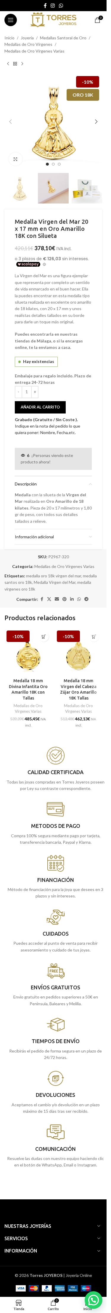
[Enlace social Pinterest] (64, 599)
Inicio (9, 37)
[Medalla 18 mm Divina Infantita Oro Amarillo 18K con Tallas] (28, 651)
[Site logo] (53, 19)
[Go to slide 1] (47, 164)
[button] (10, 121)
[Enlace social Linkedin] (71, 599)
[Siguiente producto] (22, 63)
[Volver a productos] (15, 63)
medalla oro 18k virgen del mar (53, 575)
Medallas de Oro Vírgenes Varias (34, 50)
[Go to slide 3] (59, 164)
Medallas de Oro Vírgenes (28, 44)
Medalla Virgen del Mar (54, 582)
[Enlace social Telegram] (86, 599)
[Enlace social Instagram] (53, 5)
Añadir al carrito (40, 407)
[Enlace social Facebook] (45, 5)
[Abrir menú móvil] (10, 20)
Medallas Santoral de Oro (63, 37)
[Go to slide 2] (53, 164)
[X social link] (49, 599)
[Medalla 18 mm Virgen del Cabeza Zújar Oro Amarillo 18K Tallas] (78, 651)
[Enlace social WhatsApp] (61, 5)
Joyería (27, 37)
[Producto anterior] (8, 63)
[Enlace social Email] (57, 599)
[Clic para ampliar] (15, 159)
